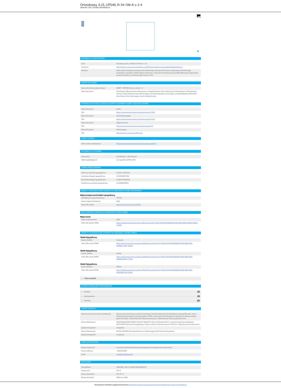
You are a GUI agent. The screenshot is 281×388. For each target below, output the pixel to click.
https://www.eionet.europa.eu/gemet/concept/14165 (135, 119)
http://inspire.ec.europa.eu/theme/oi (129, 133)
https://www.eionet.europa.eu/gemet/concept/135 (134, 126)
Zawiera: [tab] (141, 292)
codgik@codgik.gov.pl (124, 354)
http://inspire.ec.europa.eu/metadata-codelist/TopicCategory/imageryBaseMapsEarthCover (149, 67)
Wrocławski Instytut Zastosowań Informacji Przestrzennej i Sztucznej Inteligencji (157, 385)
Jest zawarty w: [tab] (141, 296)
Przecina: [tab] (141, 301)
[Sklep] (198, 16)
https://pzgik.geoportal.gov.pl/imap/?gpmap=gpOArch (136, 144)
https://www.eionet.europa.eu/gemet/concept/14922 (135, 112)
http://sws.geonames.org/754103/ (128, 205)
